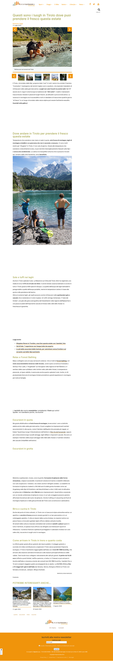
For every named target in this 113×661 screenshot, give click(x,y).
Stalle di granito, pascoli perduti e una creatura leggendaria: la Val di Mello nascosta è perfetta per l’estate (22, 603)
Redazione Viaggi (18, 23)
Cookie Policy (52, 657)
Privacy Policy (43, 657)
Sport (41, 4)
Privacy (1, 652)
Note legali (71, 657)
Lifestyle (73, 4)
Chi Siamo (52, 628)
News (81, 4)
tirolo (28, 614)
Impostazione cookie (56, 631)
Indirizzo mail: (56, 640)
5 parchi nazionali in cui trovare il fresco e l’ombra (61, 602)
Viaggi (48, 4)
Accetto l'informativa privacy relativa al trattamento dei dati (57, 645)
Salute (64, 4)
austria (15, 614)
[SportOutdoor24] (56, 622)
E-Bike (57, 4)
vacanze (33, 614)
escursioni (22, 614)
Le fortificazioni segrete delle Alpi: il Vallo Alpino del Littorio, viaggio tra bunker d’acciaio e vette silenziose (42, 604)
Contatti (61, 628)
